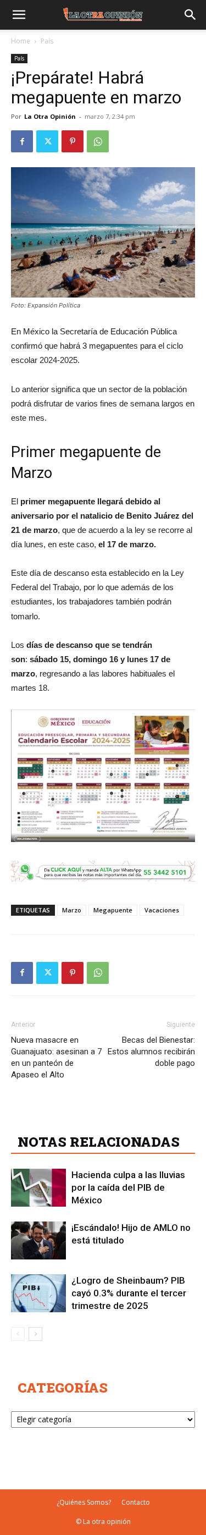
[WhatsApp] (98, 141)
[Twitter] (47, 141)
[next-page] (35, 1334)
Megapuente (112, 910)
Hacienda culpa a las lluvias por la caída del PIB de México (128, 1187)
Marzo (71, 910)
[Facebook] (22, 141)
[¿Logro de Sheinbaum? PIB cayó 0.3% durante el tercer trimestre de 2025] (38, 1293)
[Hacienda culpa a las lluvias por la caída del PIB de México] (38, 1188)
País (47, 41)
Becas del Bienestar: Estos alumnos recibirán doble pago (151, 1051)
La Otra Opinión (50, 116)
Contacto (135, 1502)
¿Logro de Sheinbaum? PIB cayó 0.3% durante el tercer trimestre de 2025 (128, 1293)
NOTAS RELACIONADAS (99, 1142)
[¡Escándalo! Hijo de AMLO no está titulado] (38, 1240)
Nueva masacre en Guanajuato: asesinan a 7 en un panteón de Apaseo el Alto (56, 1057)
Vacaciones (161, 910)
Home (20, 41)
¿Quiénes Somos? (84, 1502)
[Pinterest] (72, 141)
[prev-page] (18, 1334)
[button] (18, 15)
